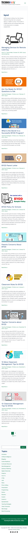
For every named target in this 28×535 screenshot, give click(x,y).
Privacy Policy (16, 529)
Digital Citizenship (6, 471)
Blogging (4, 459)
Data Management (6, 466)
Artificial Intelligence (6, 456)
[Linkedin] (17, 532)
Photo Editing (5, 485)
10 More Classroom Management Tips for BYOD (13, 363)
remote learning (5, 54)
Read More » (5, 72)
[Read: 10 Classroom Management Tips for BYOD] (14, 396)
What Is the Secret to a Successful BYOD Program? (13, 132)
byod (24, 52)
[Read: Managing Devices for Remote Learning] (14, 38)
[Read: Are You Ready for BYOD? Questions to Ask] (14, 81)
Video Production (6, 506)
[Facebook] (10, 532)
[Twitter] (15, 532)
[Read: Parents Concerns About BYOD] (14, 237)
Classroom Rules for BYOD (12, 284)
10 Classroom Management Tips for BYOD (12, 405)
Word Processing (6, 511)
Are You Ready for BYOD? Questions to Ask (12, 90)
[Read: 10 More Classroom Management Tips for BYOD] (14, 354)
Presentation (5, 487)
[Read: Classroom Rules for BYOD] (14, 277)
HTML (3, 478)
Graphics (4, 473)
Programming (5, 490)
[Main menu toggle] (25, 3)
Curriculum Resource (7, 464)
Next (14, 435)
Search (23, 447)
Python (3, 492)
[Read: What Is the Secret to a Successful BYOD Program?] (14, 123)
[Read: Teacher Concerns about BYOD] (14, 314)
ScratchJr (4, 499)
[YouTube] (13, 532)
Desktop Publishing (6, 468)
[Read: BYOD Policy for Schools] (14, 198)
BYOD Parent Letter (9, 165)
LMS (3, 480)
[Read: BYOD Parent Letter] (14, 158)
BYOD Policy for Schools (11, 207)
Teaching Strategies (6, 94)
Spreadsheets (5, 501)
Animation (4, 454)
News (3, 482)
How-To (4, 52)
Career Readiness (6, 461)
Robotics (4, 494)
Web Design (4, 508)
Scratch (3, 497)
